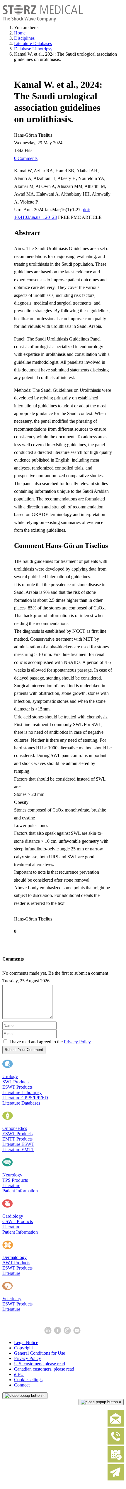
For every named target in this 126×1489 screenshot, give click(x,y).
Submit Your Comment (24, 1049)
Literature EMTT (18, 1149)
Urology (10, 1076)
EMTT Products (17, 1138)
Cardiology (12, 1216)
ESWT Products (17, 1087)
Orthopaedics (14, 1128)
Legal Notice (26, 1342)
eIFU (19, 1374)
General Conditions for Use (39, 1353)
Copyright (23, 1347)
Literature (11, 1185)
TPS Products (15, 1180)
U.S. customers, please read (39, 1363)
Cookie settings (28, 1379)
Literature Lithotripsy (22, 1092)
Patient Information (20, 1190)
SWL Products (15, 1081)
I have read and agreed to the (50, 1041)
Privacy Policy (77, 1041)
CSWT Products (17, 1221)
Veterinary (11, 1298)
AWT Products (16, 1262)
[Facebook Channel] (58, 1332)
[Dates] (116, 1461)
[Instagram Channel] (68, 1332)
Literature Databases (21, 1102)
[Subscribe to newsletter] (116, 1479)
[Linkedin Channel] (48, 1332)
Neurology (12, 1174)
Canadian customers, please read (44, 1368)
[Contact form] (116, 1425)
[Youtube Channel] (77, 1332)
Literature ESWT (18, 1144)
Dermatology (14, 1257)
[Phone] (116, 1443)
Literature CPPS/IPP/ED (25, 1097)
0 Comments (26, 158)
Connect (22, 1384)
